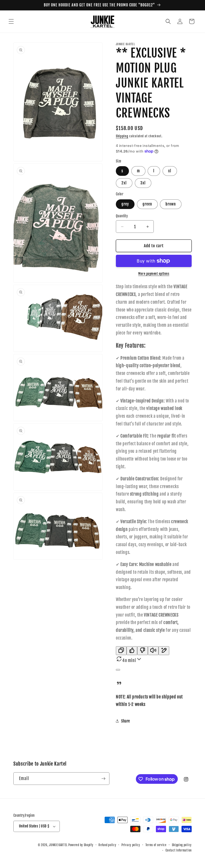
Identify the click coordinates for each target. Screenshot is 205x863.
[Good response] (132, 650)
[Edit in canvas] (164, 650)
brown (170, 204)
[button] (11, 21)
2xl (124, 183)
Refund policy (107, 845)
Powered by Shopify (80, 845)
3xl (143, 183)
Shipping (122, 136)
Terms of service (156, 845)
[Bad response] (142, 650)
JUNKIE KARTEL (58, 845)
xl (169, 171)
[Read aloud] (153, 650)
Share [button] (125, 721)
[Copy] (121, 650)
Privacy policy (130, 845)
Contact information (178, 850)
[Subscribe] (103, 778)
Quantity (122, 216)
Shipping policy (182, 845)
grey (125, 204)
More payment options (153, 274)
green (147, 204)
